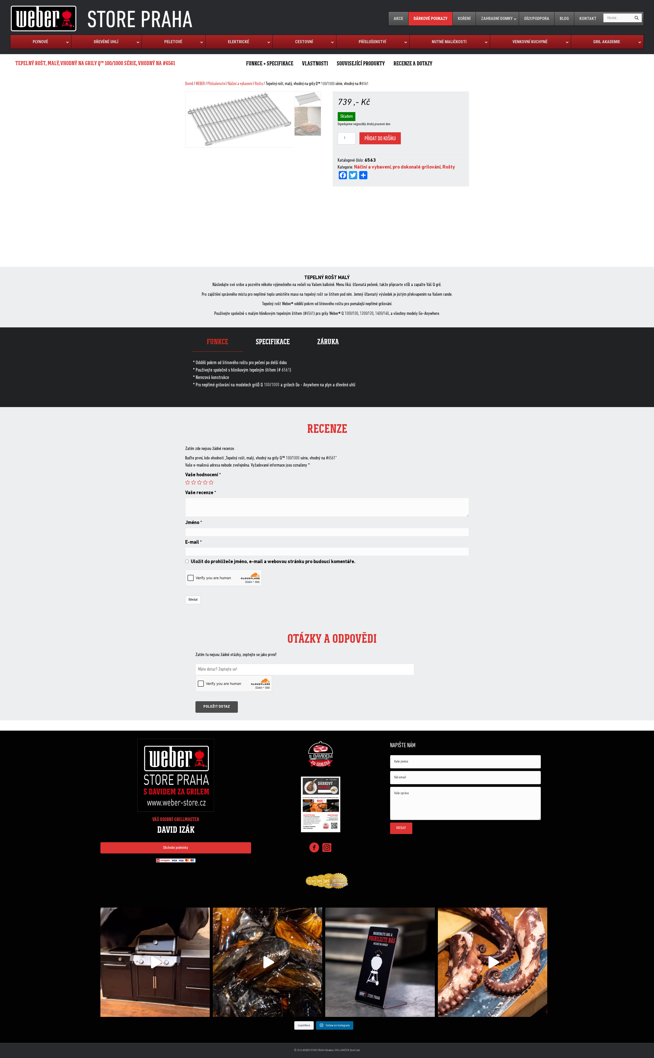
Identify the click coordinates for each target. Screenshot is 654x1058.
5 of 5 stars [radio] (211, 482)
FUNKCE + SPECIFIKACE (269, 63)
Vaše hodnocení (203, 475)
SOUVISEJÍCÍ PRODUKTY (361, 63)
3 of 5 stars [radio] (199, 482)
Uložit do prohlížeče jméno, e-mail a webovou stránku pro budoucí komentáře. (273, 562)
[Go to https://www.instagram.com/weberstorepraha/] (327, 848)
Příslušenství (216, 84)
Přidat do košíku (380, 139)
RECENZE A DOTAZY (412, 63)
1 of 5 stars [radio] (187, 482)
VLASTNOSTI (315, 63)
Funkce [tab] (217, 341)
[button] (175, 847)
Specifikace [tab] (273, 341)
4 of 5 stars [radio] (205, 482)
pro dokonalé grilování (417, 167)
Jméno (193, 522)
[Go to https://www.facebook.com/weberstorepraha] (314, 848)
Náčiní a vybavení (240, 84)
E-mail (193, 542)
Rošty (259, 84)
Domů (189, 84)
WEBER (200, 84)
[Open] (155, 962)
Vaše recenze (200, 493)
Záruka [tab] (328, 341)
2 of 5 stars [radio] (193, 482)
